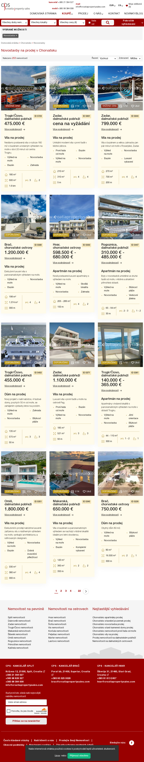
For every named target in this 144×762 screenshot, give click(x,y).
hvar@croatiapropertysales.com (116, 682)
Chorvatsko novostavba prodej (108, 624)
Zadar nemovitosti (17, 624)
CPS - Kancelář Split (20, 666)
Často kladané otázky (16, 741)
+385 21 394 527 (61, 2)
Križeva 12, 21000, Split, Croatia (24, 672)
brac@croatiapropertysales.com (70, 682)
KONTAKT (114, 14)
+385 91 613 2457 (106, 678)
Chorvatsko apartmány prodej (108, 618)
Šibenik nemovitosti (18, 635)
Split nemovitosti (16, 618)
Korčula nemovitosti (58, 631)
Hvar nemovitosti (57, 618)
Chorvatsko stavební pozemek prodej (111, 621)
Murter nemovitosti (57, 638)
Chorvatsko (26, 43)
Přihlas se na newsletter (26, 721)
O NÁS (97, 14)
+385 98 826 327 (14, 678)
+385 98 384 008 (63, 9)
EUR (112, 5)
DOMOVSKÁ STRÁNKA (43, 14)
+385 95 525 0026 (60, 678)
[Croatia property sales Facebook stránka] (131, 742)
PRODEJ (83, 14)
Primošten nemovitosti (19, 645)
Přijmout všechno (79, 756)
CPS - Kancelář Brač (65, 666)
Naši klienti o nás (44, 741)
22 (79, 591)
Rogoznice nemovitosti (19, 641)
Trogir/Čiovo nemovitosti (20, 628)
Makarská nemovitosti (19, 631)
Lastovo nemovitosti (58, 641)
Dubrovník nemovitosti (19, 621)
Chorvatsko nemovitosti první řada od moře (114, 631)
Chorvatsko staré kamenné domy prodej (113, 628)
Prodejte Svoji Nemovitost (74, 741)
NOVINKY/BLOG (133, 14)
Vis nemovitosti (56, 628)
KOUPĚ (66, 14)
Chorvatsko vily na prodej (105, 635)
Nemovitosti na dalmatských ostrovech (112, 641)
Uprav (57, 756)
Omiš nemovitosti (17, 638)
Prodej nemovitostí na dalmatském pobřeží (114, 638)
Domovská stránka (9, 43)
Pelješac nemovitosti (59, 635)
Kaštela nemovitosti (18, 648)
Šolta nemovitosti (57, 624)
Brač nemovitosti (57, 621)
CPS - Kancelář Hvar (111, 666)
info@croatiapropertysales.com (90, 5)
